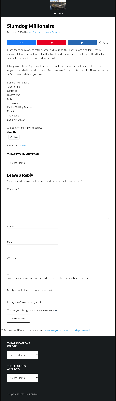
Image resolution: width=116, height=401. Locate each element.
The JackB (58, 5)
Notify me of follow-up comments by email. (30, 290)
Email (10, 242)
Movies (23, 145)
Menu (60, 13)
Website (12, 258)
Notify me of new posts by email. (24, 302)
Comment (13, 189)
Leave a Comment (52, 32)
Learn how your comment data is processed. (66, 330)
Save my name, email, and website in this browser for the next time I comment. (48, 277)
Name (10, 226)
